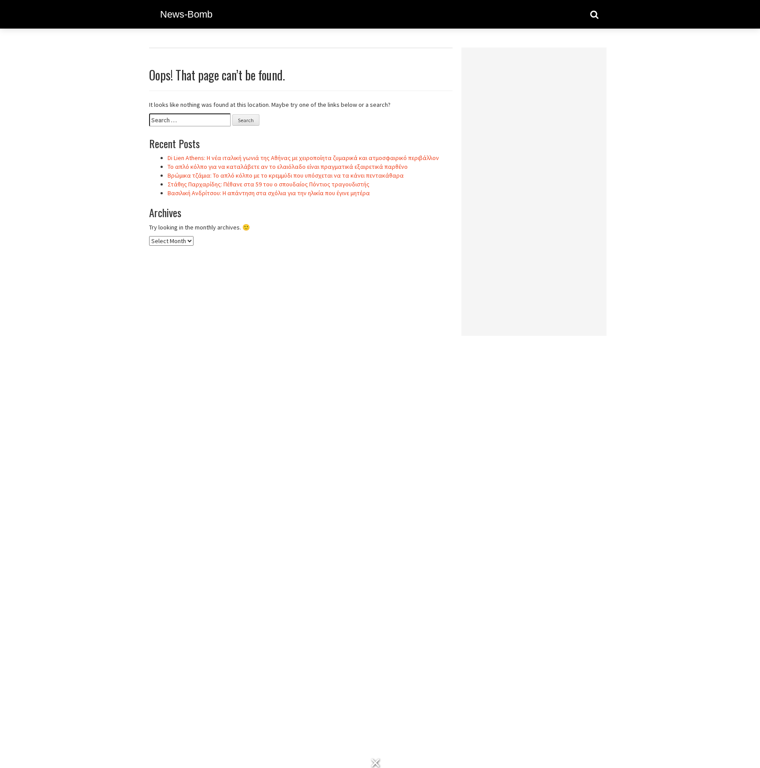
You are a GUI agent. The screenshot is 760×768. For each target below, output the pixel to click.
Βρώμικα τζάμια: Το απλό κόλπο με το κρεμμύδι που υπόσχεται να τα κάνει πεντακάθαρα (286, 175)
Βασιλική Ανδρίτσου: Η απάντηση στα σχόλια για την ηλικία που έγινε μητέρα (269, 193)
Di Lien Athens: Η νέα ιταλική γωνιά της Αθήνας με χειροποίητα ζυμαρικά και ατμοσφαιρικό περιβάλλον (303, 158)
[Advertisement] (534, 186)
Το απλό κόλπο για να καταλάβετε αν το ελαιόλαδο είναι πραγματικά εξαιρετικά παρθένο (288, 167)
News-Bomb (186, 14)
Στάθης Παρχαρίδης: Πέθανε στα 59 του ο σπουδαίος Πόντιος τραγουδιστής (268, 184)
